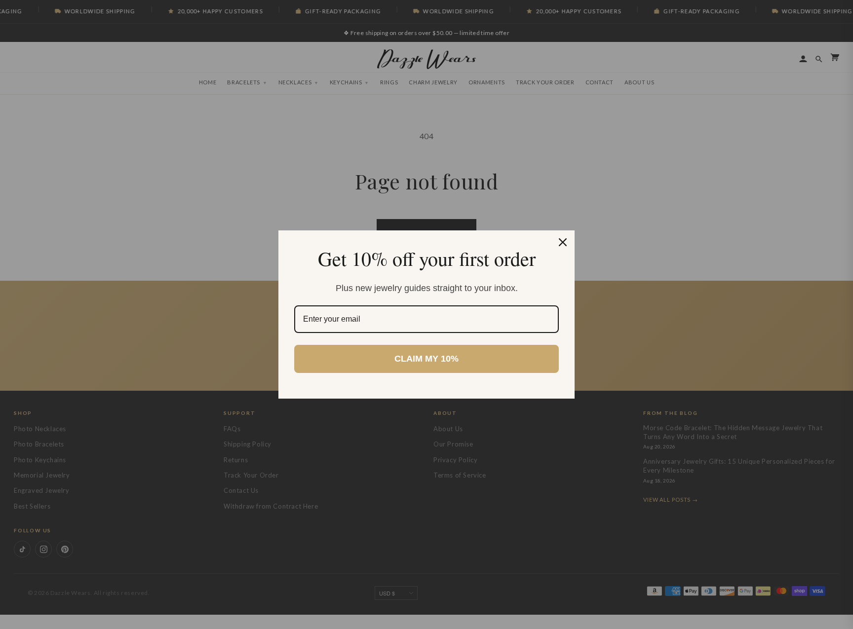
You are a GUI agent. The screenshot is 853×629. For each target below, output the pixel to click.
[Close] (563, 242)
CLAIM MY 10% (426, 359)
